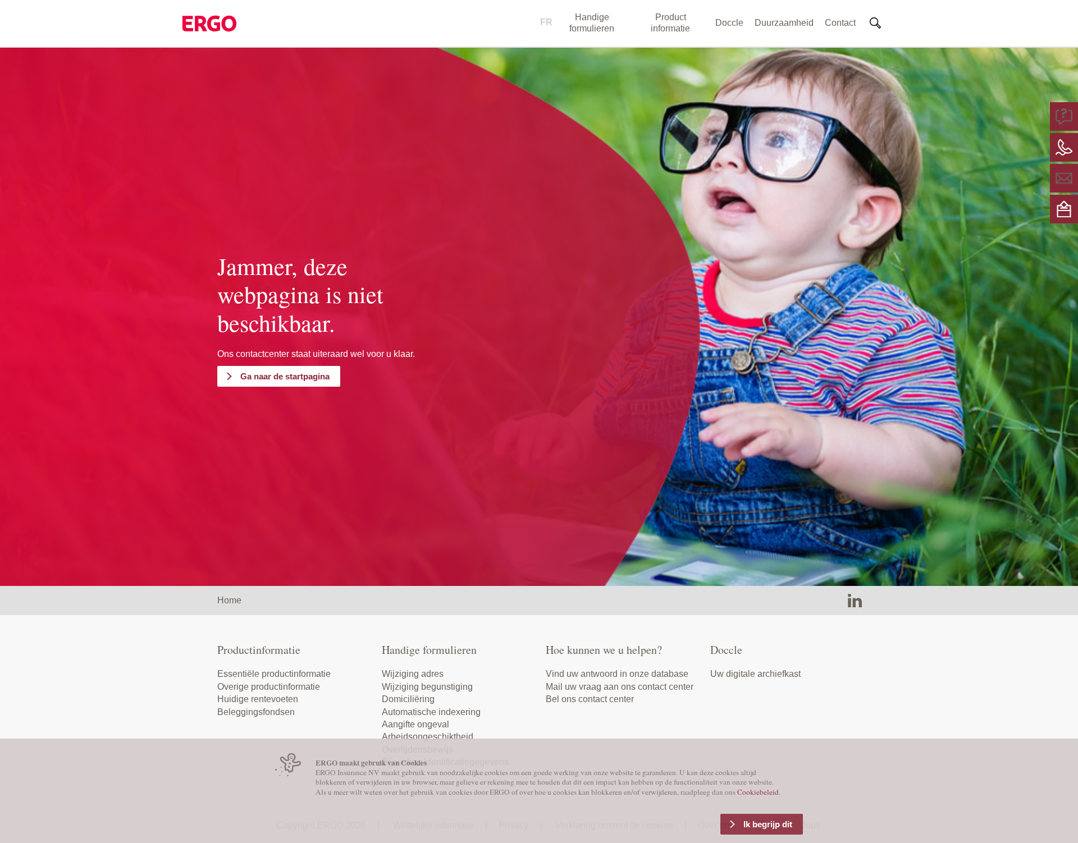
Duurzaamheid (784, 23)
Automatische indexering (431, 712)
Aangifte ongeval (415, 724)
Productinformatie (258, 649)
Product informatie (670, 22)
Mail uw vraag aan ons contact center (619, 686)
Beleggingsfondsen (256, 712)
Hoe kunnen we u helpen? (604, 649)
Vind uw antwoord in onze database (617, 674)
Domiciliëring (408, 699)
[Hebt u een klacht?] (1064, 208)
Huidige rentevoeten (257, 699)
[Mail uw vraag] (1064, 177)
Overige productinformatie (268, 686)
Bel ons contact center (590, 699)
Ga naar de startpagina (285, 376)
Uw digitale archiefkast (755, 674)
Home (229, 600)
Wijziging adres (413, 674)
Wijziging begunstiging (427, 686)
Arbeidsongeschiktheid (427, 736)
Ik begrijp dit (767, 824)
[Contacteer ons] (1064, 147)
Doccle (729, 23)
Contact (840, 23)
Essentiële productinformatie (274, 674)
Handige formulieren (591, 22)
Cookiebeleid (758, 792)
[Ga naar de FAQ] (1064, 116)
